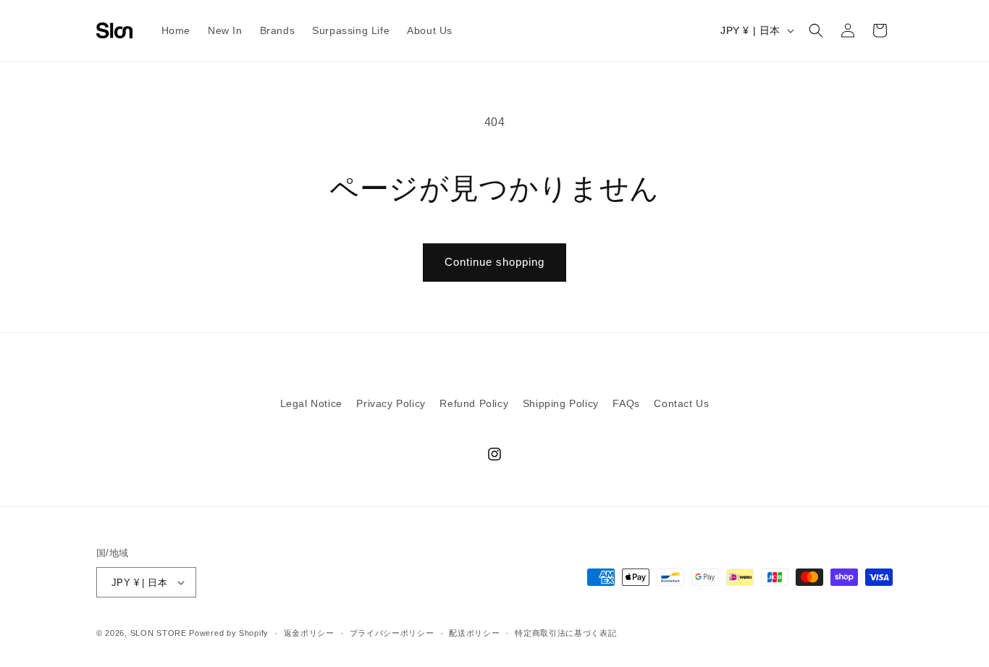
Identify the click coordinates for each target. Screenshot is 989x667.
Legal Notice (311, 403)
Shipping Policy (561, 403)
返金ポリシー (309, 633)
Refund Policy (473, 403)
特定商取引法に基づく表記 (565, 633)
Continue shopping (494, 262)
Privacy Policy (390, 403)
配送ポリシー (474, 633)
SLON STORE (158, 633)
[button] (816, 30)
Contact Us (681, 403)
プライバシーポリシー (392, 633)
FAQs (626, 403)
